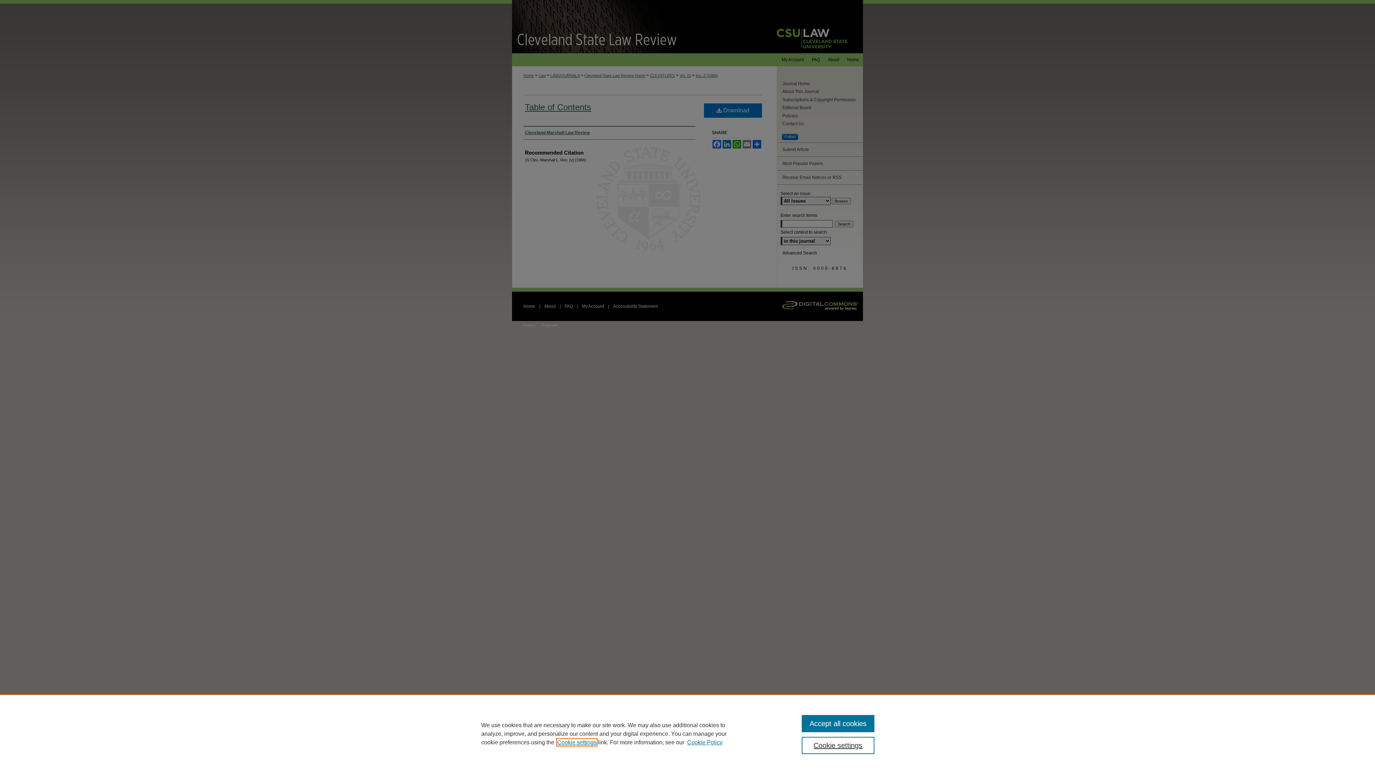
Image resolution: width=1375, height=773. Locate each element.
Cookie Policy (705, 742)
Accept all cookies (838, 724)
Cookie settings (577, 742)
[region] (687, 733)
